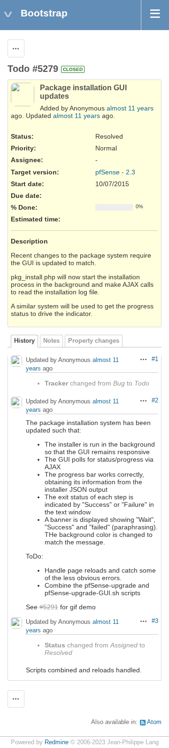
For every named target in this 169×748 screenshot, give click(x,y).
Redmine (57, 742)
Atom (154, 722)
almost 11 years (130, 108)
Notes (51, 341)
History (24, 341)
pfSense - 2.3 (115, 172)
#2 (155, 400)
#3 (155, 621)
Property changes (93, 341)
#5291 (48, 607)
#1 (155, 359)
